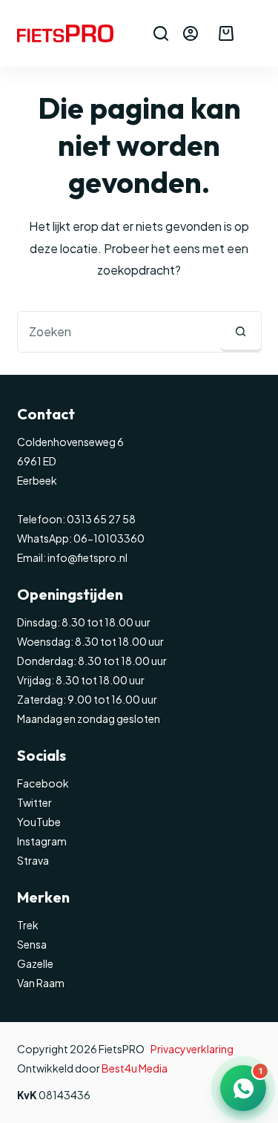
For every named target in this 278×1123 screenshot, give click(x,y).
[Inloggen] (190, 33)
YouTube (39, 821)
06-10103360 (109, 538)
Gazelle (35, 963)
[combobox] (119, 332)
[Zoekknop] (241, 332)
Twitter (34, 802)
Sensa (32, 944)
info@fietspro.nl (87, 557)
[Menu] (255, 33)
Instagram (42, 841)
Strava (33, 860)
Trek (28, 925)
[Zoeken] (160, 33)
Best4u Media (135, 1068)
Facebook (43, 783)
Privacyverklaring (192, 1048)
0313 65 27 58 (100, 519)
